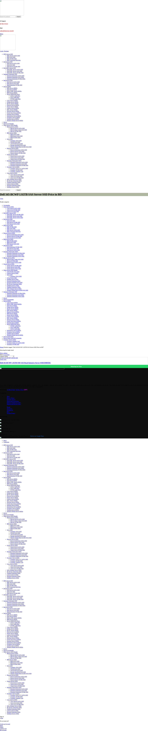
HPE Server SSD (8, 225)
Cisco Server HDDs (12, 100)
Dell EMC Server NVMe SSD (15, 72)
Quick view (3, 359)
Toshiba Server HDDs (13, 119)
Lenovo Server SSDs (12, 184)
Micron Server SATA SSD (17, 128)
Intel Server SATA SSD (13, 82)
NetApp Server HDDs (13, 111)
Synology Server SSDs (13, 167)
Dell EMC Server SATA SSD (15, 69)
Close (1, 198)
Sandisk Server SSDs (12, 279)
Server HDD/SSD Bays (13, 94)
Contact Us (10, 410)
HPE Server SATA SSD (13, 55)
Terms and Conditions (13, 401)
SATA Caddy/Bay (15, 96)
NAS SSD (10, 139)
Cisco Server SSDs (12, 173)
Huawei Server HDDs (13, 105)
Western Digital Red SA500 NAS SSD (21, 147)
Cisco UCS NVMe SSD (17, 177)
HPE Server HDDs (12, 88)
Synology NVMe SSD (16, 170)
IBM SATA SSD (14, 134)
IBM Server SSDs (12, 133)
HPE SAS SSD (11, 57)
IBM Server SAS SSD (16, 136)
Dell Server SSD (8, 219)
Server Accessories (8, 299)
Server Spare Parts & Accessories (12, 338)
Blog (8, 411)
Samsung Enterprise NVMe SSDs (16, 79)
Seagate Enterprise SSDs (13, 185)
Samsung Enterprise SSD (10, 292)
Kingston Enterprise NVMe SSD (19, 165)
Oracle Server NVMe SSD (17, 159)
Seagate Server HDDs (13, 114)
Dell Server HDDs (12, 89)
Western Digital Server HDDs (15, 120)
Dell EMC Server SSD (9, 213)
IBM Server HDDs (12, 92)
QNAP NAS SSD (15, 142)
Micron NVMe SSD (15, 131)
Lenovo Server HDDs (13, 108)
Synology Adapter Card (16, 171)
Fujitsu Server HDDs (12, 102)
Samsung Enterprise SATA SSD (15, 75)
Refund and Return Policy (14, 402)
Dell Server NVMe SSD (13, 66)
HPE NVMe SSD (12, 58)
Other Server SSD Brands (10, 270)
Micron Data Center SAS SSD (18, 130)
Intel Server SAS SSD (13, 83)
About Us (9, 408)
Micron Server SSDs (12, 126)
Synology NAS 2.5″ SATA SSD (19, 168)
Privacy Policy (11, 398)
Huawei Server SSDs (12, 148)
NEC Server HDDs (12, 109)
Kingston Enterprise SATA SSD (19, 162)
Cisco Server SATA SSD (17, 174)
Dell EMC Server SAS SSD (14, 71)
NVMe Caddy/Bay (15, 99)
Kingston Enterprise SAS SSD (18, 164)
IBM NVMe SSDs (15, 137)
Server (5, 298)
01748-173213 (11, 389)
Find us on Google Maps (37, 436)
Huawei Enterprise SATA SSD (18, 150)
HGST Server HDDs (12, 103)
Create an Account (5, 724)
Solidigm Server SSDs (13, 187)
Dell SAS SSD (11, 65)
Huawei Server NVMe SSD (18, 153)
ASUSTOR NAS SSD (16, 143)
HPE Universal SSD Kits (14, 60)
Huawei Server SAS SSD (17, 151)
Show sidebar (3, 353)
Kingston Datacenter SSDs (14, 160)
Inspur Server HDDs (12, 106)
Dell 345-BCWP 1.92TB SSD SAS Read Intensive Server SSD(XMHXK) (25, 363)
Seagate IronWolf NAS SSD (18, 145)
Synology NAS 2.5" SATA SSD (15, 343)
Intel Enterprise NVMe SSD (14, 85)
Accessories (6, 205)
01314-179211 (20, 389)
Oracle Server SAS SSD (17, 157)
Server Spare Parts (8, 336)
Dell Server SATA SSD (13, 63)
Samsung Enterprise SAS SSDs (15, 77)
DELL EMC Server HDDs (14, 91)
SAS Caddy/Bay (14, 97)
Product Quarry (11, 413)
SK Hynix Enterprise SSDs (14, 181)
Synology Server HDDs (13, 117)
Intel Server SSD (8, 245)
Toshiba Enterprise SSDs (13, 182)
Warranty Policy (11, 399)
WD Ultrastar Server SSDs (14, 179)
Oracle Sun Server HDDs (14, 113)
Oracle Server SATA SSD (17, 156)
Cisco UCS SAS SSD (16, 176)
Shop (8, 396)
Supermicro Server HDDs (14, 116)
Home (2, 347)
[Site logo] (12, 15)
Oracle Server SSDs (12, 154)
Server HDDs (7, 301)
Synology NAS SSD (16, 140)
